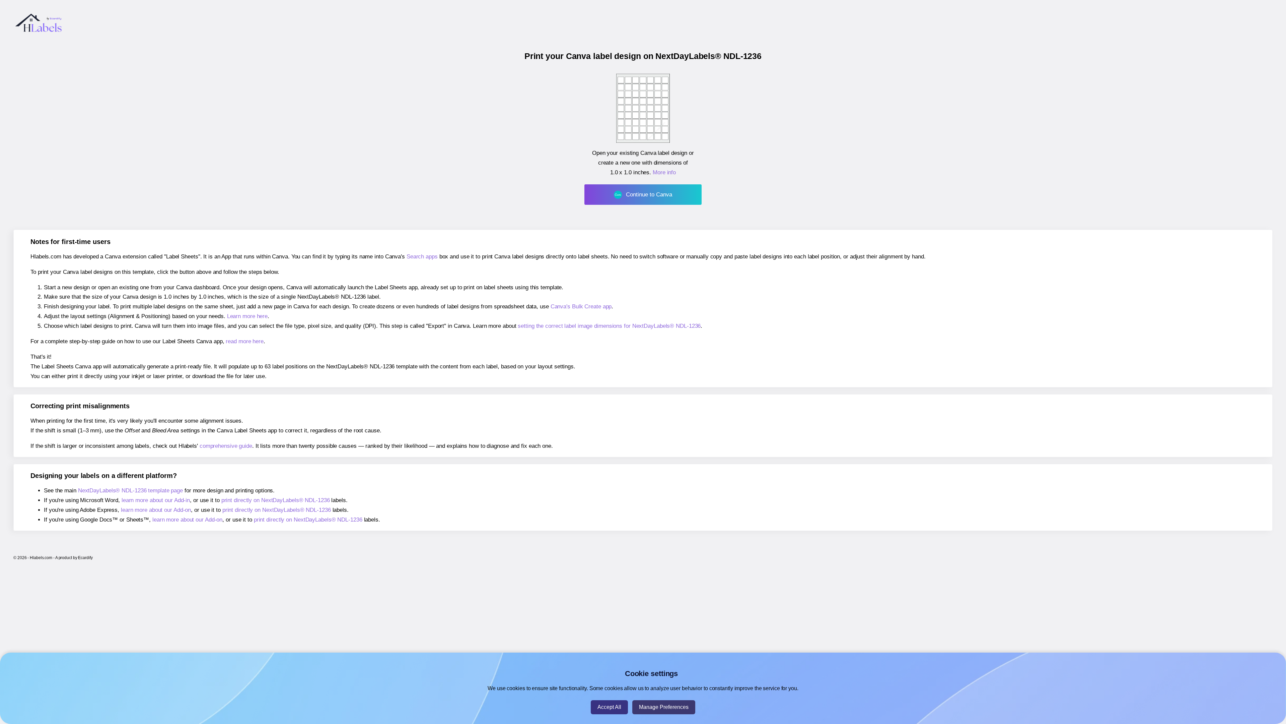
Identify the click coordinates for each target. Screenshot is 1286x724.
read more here (245, 341)
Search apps (422, 256)
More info (664, 172)
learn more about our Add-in (156, 500)
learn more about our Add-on (156, 510)
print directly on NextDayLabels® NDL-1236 (275, 500)
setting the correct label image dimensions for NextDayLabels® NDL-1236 (609, 326)
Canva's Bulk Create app (581, 306)
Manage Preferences (664, 707)
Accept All (609, 707)
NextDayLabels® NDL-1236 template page (130, 490)
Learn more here (247, 316)
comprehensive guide (226, 446)
